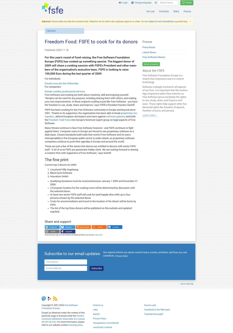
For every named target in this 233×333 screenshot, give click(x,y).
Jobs (95, 309)
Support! (69, 232)
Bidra (176, 11)
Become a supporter (151, 64)
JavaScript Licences (102, 327)
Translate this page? (153, 314)
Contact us (98, 305)
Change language (142, 2)
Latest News (149, 52)
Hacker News (84, 227)
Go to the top (187, 284)
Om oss (150, 11)
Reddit (100, 227)
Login (124, 2)
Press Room (148, 47)
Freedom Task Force (60, 120)
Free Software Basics (153, 57)
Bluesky (69, 227)
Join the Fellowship (68, 83)
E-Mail (53, 232)
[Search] (155, 2)
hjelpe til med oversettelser (161, 21)
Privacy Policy (99, 318)
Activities (164, 11)
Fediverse (53, 227)
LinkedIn (115, 227)
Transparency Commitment (106, 323)
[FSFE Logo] (52, 8)
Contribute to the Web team (157, 309)
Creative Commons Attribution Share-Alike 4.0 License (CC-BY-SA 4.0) (63, 319)
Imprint (96, 314)
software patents (115, 116)
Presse (187, 11)
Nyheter (51, 30)
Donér (188, 2)
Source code (150, 305)
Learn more (98, 235)
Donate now (51, 83)
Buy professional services (71, 91)
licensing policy (75, 325)
